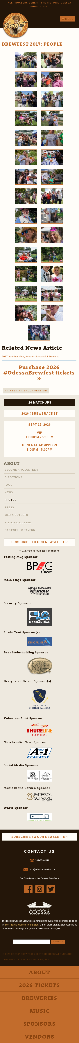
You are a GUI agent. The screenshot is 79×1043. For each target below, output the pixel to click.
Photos (11, 499)
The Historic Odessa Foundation (21, 924)
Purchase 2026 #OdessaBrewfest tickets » (39, 372)
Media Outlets (16, 515)
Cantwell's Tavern (20, 530)
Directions (13, 477)
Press (9, 507)
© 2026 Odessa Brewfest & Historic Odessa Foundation (38, 954)
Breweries (39, 998)
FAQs (8, 484)
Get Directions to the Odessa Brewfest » (39, 878)
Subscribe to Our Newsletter (39, 542)
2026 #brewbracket (39, 413)
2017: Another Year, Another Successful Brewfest (30, 356)
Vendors (39, 1036)
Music (39, 1010)
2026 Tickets (39, 985)
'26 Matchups (39, 402)
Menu (68, 18)
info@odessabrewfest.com (43, 869)
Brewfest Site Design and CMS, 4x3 (26, 959)
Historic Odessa (18, 522)
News (9, 492)
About (12, 463)
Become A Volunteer (21, 469)
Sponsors (39, 1023)
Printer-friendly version (26, 391)
